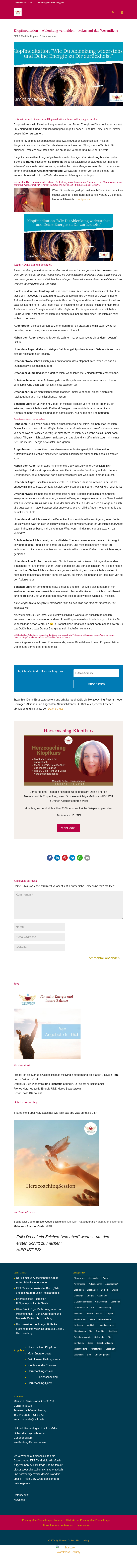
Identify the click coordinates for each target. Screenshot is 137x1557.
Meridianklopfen (107, 1325)
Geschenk (115, 1302)
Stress (90, 1343)
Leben (92, 1319)
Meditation (91, 1325)
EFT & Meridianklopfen (26, 36)
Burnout (104, 1290)
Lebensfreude (104, 1319)
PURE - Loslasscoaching (43, 1377)
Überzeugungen (102, 1355)
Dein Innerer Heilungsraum (44, 1359)
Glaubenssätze (81, 1307)
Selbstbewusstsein (82, 1337)
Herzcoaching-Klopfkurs (42, 1347)
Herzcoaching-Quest (40, 1383)
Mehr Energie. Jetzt (39, 1353)
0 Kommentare (48, 36)
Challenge (79, 1296)
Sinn (110, 1337)
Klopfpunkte (83, 199)
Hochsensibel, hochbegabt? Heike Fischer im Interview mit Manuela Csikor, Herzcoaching (40, 1329)
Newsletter (20, 1499)
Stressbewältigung (105, 1343)
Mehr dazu (69, 828)
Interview (78, 1313)
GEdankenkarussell (83, 1302)
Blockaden (79, 1290)
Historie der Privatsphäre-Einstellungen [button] (88, 1520)
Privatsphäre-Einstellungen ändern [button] (42, 1520)
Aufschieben (79, 1284)
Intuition (89, 1313)
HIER (49, 1226)
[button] (50, 858)
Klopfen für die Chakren (42, 1365)
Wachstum (79, 1355)
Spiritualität (79, 1343)
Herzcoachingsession (40, 1371)
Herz (93, 1307)
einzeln (68, 1221)
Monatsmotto (80, 1331)
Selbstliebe (99, 1337)
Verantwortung (80, 1349)
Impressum (84, 1525)
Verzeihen (110, 1349)
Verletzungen (97, 1349)
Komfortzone (80, 1319)
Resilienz (112, 1331)
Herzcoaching (105, 1307)
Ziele (89, 1355)
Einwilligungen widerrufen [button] (58, 1525)
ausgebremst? (111, 1284)
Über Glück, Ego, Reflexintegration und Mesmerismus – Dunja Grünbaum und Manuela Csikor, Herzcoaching (39, 1314)
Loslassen (78, 1325)
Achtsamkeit (94, 1278)
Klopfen (109, 1313)
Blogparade (92, 1290)
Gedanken (102, 1296)
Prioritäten (100, 1331)
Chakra (115, 1290)
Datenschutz (55, 708)
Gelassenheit (101, 1302)
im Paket (79, 1221)
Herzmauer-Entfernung (109, 1221)
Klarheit (99, 1313)
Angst (105, 1278)
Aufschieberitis (95, 1284)
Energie (90, 1296)
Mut (90, 1331)
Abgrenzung (79, 1278)
